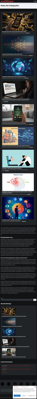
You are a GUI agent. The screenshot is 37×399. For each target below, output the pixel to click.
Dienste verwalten (16, 393)
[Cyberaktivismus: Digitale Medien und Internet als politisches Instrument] (18, 67)
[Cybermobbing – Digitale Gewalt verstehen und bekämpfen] (18, 159)
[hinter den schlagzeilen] (7, 1)
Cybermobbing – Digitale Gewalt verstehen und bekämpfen (11, 168)
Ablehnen (24, 395)
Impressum (26, 397)
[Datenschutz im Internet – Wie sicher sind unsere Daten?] (18, 208)
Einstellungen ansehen (32, 395)
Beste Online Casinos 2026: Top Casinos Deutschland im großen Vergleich (14, 31)
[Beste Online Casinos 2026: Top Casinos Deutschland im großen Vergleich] (18, 22)
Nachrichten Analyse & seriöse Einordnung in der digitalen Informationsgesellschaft (15, 99)
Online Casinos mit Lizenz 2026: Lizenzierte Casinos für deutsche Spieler (14, 356)
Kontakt (3, 397)
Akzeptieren (17, 395)
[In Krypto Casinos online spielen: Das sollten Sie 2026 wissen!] (18, 45)
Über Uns (9, 397)
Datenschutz (23, 397)
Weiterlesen (31, 55)
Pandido (6, 372)
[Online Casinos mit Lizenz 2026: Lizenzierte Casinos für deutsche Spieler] (18, 113)
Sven (3, 372)
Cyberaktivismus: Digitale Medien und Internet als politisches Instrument (14, 76)
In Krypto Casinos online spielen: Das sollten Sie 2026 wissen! (12, 54)
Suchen (2, 298)
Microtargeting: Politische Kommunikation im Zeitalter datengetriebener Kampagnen (16, 145)
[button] (35, 386)
